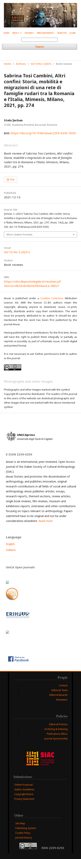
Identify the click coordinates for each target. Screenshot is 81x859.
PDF (12, 179)
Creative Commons (52, 298)
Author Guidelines (24, 789)
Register (61, 33)
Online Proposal (23, 784)
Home (6, 33)
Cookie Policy (22, 833)
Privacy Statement (24, 799)
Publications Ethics (57, 733)
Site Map (20, 823)
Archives (29, 33)
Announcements (45, 33)
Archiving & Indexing (56, 729)
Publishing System (25, 828)
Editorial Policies (58, 724)
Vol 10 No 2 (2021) (41, 64)
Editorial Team (60, 690)
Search (39, 46)
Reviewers (62, 699)
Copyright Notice (23, 794)
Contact (63, 685)
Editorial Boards (58, 695)
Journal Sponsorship (56, 738)
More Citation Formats (19, 234)
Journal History (23, 837)
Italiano (11, 550)
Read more (46, 521)
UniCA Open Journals (20, 567)
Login (72, 33)
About (16, 33)
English (10, 544)
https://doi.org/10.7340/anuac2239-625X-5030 (43, 133)
